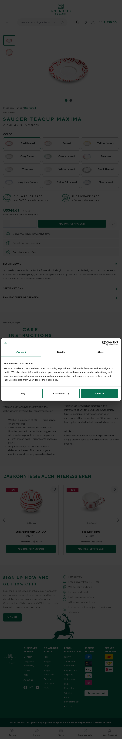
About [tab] (100, 352)
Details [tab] (61, 352)
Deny (22, 393)
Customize (59, 393)
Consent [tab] (21, 352)
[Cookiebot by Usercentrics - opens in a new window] (104, 343)
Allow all (99, 393)
